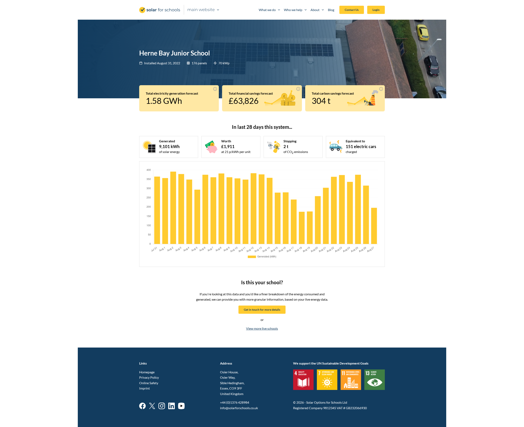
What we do (267, 10)
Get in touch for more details (262, 309)
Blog (331, 10)
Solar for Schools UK (160, 10)
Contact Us (352, 9)
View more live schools (262, 328)
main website (201, 9)
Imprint (144, 388)
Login (376, 9)
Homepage (147, 372)
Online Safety (148, 383)
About (315, 10)
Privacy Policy (149, 377)
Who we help (293, 10)
